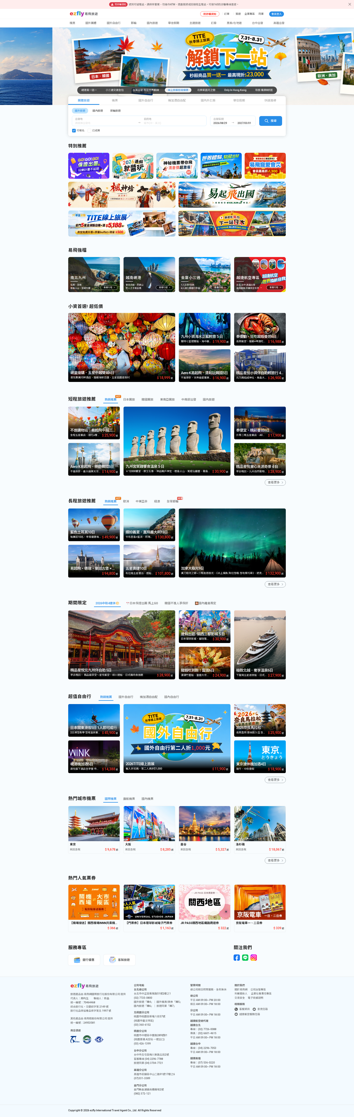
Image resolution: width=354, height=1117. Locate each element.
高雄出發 (278, 23)
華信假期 (173, 23)
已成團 (96, 130)
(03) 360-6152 (142, 1024)
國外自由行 (114, 23)
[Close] (350, 4)
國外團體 (90, 23)
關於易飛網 (241, 989)
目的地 (148, 119)
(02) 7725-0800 (143, 997)
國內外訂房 (208, 100)
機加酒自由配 (177, 100)
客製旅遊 (124, 960)
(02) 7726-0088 (207, 1029)
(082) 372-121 (142, 1093)
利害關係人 (241, 993)
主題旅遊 (195, 23)
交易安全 (240, 997)
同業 (261, 13)
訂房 (213, 23)
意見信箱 (262, 1009)
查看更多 (274, 482)
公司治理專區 (258, 989)
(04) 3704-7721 (154, 1062)
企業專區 (249, 13)
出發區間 (218, 119)
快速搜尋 (270, 100)
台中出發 (257, 23)
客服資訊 (244, 1009)
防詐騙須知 (209, 14)
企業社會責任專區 (261, 993)
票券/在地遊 (234, 23)
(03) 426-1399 (142, 1043)
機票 (115, 100)
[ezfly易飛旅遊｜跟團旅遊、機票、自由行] (84, 14)
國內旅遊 (98, 110)
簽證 (238, 13)
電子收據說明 (255, 997)
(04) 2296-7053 (207, 1048)
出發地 (79, 119)
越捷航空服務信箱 (249, 1014)
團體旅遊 (84, 100)
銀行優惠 (88, 960)
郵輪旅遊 (115, 110)
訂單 (226, 13)
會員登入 (276, 14)
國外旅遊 (80, 110)
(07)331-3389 (142, 1078)
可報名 (80, 130)
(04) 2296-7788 (154, 1058)
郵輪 (133, 23)
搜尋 (274, 121)
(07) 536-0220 (206, 1062)
